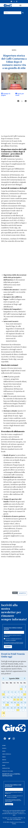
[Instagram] (16, 1)
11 (8, 698)
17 (4, 704)
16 (25, 698)
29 (21, 709)
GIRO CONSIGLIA (6, 754)
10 (4, 698)
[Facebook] (11, 1)
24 (4, 709)
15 (21, 698)
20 (15, 704)
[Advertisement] (14, 29)
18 (8, 704)
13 (15, 698)
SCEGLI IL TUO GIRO (7, 771)
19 (11, 704)
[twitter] (9, 736)
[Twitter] (14, 1)
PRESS (4, 757)
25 (8, 709)
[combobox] (12, 12)
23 (25, 704)
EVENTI (4, 748)
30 (25, 709)
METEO (4, 759)
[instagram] (13, 736)
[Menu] (20, 5)
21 (18, 704)
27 (15, 709)
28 (18, 709)
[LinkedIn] (25, 101)
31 (4, 714)
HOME (4, 745)
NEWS (3, 751)
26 (11, 709)
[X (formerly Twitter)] (22, 101)
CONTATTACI (5, 762)
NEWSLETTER (6, 768)
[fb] (4, 736)
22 (21, 704)
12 (11, 698)
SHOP (3, 765)
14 (18, 698)
